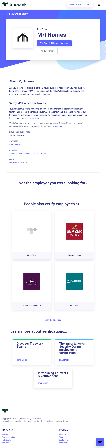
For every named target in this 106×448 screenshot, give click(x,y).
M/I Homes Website (18, 162)
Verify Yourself (47, 51)
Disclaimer (57, 126)
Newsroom (63, 443)
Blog (61, 437)
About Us (63, 435)
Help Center (7, 440)
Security (5, 443)
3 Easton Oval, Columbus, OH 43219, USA (28, 153)
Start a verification (80, 5)
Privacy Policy (7, 421)
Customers (63, 440)
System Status (62, 421)
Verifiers (5, 435)
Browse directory (18, 14)
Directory (18, 421)
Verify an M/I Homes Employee (54, 43)
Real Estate (14, 144)
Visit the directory (53, 320)
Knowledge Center (31, 421)
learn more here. (37, 118)
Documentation (47, 421)
